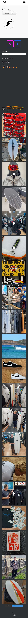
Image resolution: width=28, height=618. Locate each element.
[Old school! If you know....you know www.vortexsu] (14, 543)
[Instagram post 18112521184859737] (14, 420)
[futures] (8, 29)
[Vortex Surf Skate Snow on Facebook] (17, 43)
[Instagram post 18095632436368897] (14, 149)
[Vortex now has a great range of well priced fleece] (14, 567)
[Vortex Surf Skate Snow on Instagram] (10, 43)
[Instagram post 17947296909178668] (14, 444)
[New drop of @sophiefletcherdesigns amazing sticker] (14, 518)
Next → (13, 13)
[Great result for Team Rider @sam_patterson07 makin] (14, 469)
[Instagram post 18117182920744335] (14, 371)
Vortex (15, 11)
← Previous (6, 13)
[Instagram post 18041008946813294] (14, 199)
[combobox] (14, 54)
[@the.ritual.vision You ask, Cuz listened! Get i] (14, 125)
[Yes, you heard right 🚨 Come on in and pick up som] (14, 223)
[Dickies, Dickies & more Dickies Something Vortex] (14, 272)
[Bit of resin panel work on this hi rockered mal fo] (14, 592)
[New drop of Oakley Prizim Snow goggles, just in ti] (14, 174)
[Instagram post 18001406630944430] (14, 346)
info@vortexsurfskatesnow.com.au (10, 67)
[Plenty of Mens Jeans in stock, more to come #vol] (14, 321)
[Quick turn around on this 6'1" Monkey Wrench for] (14, 248)
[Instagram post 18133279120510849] (14, 395)
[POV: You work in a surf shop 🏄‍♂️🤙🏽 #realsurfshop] (14, 297)
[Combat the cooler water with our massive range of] (14, 493)
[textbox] (14, 54)
